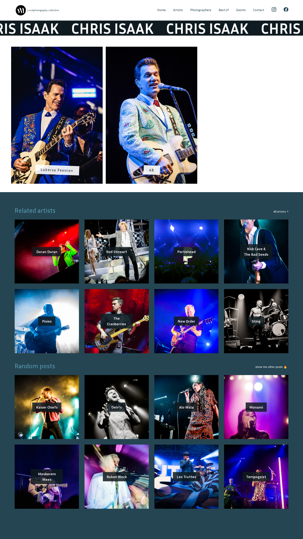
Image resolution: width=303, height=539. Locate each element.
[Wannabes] (21, 10)
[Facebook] (286, 10)
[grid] (151, 117)
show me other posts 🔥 (271, 366)
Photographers (200, 10)
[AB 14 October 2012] (151, 49)
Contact (258, 10)
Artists (178, 10)
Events (241, 10)
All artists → (281, 211)
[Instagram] (274, 10)
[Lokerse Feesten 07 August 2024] (57, 49)
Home (161, 10)
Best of (224, 10)
